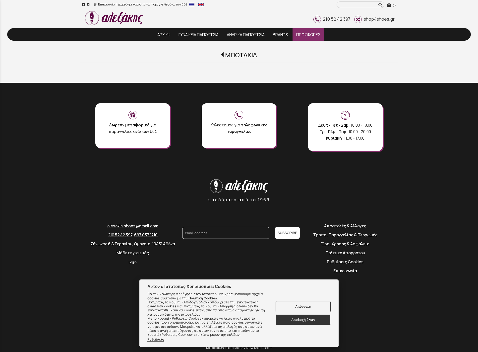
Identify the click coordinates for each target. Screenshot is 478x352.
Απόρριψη (303, 307)
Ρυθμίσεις (155, 339)
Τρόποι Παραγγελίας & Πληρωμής (345, 235)
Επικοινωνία (106, 4)
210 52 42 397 (335, 19)
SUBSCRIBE (287, 233)
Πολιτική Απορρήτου (345, 253)
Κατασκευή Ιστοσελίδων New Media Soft (239, 347)
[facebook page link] (83, 4)
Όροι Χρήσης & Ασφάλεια (345, 244)
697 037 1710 (146, 235)
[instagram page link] (88, 4)
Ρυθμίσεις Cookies (345, 261)
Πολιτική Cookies (202, 298)
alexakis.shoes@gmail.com (132, 226)
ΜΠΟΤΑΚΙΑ (241, 55)
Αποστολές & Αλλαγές (345, 226)
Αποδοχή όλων (303, 320)
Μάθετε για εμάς (133, 253)
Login (133, 262)
